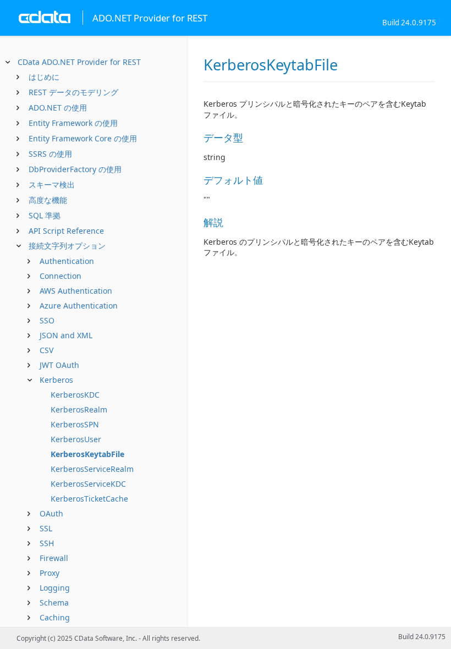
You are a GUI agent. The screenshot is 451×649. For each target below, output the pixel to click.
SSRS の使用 (50, 153)
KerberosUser (76, 439)
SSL (46, 528)
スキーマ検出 (52, 184)
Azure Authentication (79, 305)
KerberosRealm (79, 409)
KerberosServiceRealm (92, 469)
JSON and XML (66, 335)
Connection (60, 276)
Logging (55, 587)
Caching (55, 617)
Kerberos (56, 380)
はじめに (44, 77)
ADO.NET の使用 (58, 107)
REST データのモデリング (73, 92)
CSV (46, 350)
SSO (47, 320)
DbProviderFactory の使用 (75, 169)
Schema (54, 602)
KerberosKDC (75, 394)
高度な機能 (48, 200)
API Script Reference (66, 231)
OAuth (51, 513)
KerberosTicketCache (89, 498)
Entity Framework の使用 (73, 123)
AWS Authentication (76, 290)
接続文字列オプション (67, 245)
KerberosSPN (75, 424)
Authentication (67, 261)
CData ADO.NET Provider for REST (79, 62)
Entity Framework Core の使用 (83, 138)
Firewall (54, 558)
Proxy (49, 573)
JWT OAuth (59, 365)
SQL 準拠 (45, 215)
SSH (47, 543)
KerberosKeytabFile (87, 454)
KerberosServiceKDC (88, 484)
